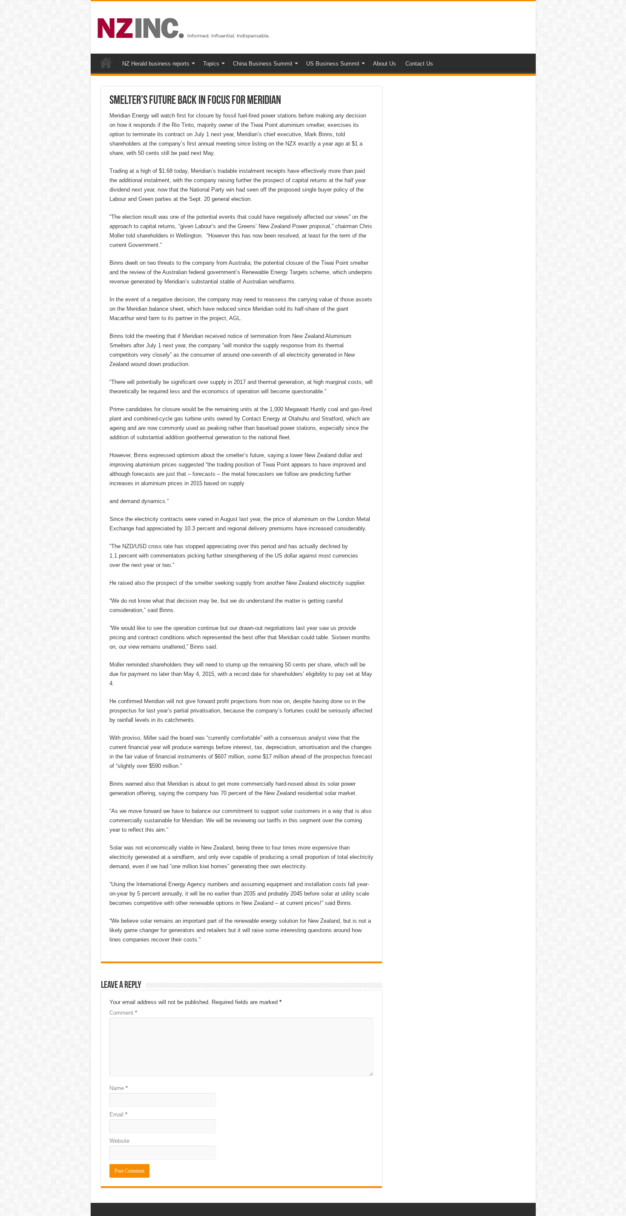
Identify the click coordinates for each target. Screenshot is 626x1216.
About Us (384, 63)
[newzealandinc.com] (185, 26)
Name (118, 1088)
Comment (123, 1013)
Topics (211, 63)
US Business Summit (332, 63)
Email (118, 1114)
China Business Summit (263, 63)
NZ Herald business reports (156, 63)
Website (119, 1141)
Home (106, 63)
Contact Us (419, 63)
